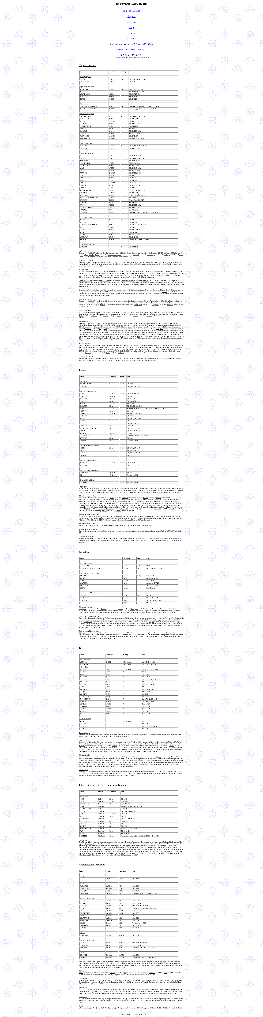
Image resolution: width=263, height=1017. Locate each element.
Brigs (131, 27)
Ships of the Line (131, 10)
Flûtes (132, 33)
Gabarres (131, 38)
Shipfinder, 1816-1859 (131, 55)
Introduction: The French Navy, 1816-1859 (131, 44)
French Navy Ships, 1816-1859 (131, 49)
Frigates (131, 16)
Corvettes (131, 22)
